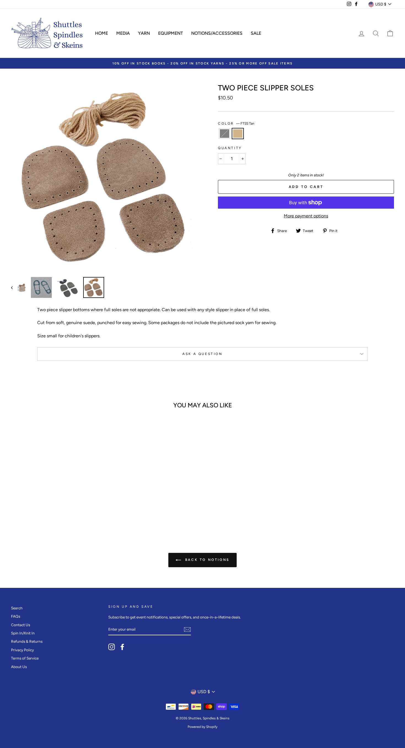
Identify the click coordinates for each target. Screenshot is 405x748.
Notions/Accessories (216, 33)
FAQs (15, 616)
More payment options (306, 216)
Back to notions (206, 560)
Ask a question (202, 354)
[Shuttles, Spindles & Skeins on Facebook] (122, 647)
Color (236, 123)
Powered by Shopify (202, 727)
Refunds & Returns (26, 641)
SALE (256, 33)
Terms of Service (25, 658)
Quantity (230, 148)
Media (123, 33)
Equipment (170, 33)
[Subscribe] (187, 629)
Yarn (144, 33)
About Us (19, 666)
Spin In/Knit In (23, 633)
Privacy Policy (22, 650)
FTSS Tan (237, 133)
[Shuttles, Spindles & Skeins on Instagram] (111, 647)
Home (101, 33)
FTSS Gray (224, 133)
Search (17, 608)
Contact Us (20, 625)
